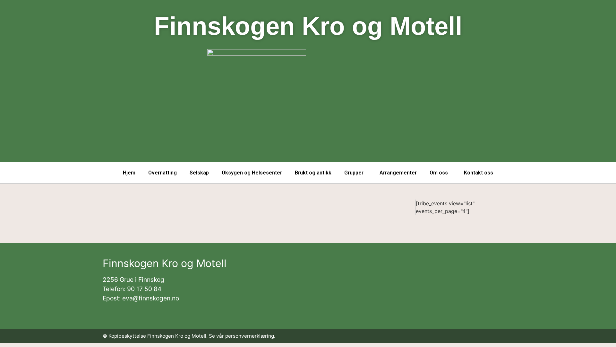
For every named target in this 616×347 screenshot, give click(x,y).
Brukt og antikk (313, 173)
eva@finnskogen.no (150, 298)
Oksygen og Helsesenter (252, 173)
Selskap (199, 173)
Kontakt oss (478, 173)
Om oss (439, 173)
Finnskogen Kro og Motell (308, 26)
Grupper (354, 173)
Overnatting (162, 173)
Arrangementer (398, 173)
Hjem (129, 173)
